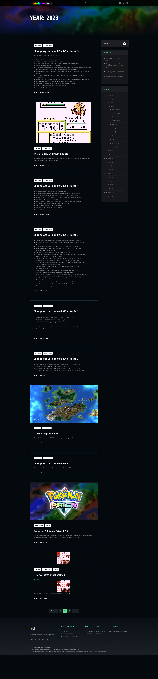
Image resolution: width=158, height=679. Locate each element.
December (115, 109)
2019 (109, 162)
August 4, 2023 (44, 165)
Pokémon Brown (47, 148)
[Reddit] (43, 639)
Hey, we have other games (49, 575)
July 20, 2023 (44, 338)
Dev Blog (37, 148)
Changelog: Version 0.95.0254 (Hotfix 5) (56, 51)
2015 (109, 177)
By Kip (35, 92)
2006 (109, 196)
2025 (109, 99)
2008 (109, 192)
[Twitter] (123, 3)
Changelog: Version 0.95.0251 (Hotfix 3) (56, 234)
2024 (109, 103)
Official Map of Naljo (46, 433)
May (113, 132)
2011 (109, 181)
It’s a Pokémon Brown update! (51, 154)
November (115, 113)
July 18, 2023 (43, 473)
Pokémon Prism (48, 45)
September (115, 120)
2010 (109, 185)
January (114, 147)
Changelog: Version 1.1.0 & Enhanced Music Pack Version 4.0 (115, 65)
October (114, 117)
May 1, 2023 (43, 598)
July (113, 128)
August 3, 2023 (44, 214)
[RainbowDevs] (42, 2)
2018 (109, 166)
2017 (109, 169)
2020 (109, 158)
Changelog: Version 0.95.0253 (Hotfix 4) (56, 185)
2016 (109, 173)
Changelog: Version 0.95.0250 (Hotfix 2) (56, 311)
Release (48, 525)
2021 (109, 154)
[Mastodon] (35, 639)
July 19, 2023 (43, 375)
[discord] (120, 3)
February (114, 143)
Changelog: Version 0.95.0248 (51, 463)
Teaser (56, 569)
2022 (109, 151)
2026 (109, 95)
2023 (109, 106)
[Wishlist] (127, 3)
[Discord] (46, 639)
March (113, 139)
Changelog (38, 45)
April (113, 135)
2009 (109, 188)
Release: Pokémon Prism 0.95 (51, 531)
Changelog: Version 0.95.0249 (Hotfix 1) (56, 358)
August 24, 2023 (44, 92)
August (114, 124)
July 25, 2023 (44, 291)
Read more (37, 579)
